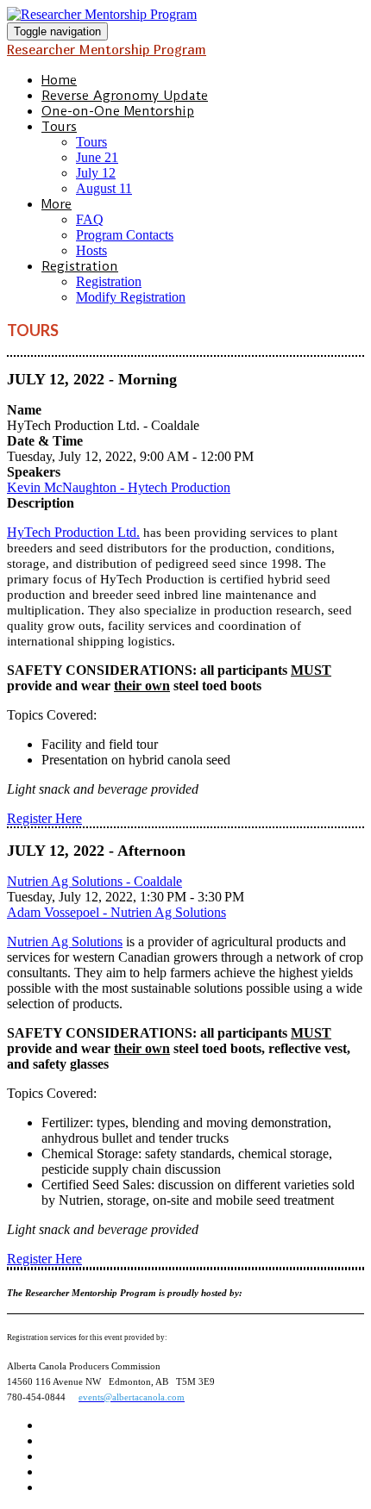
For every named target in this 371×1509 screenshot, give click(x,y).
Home (59, 80)
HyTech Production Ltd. (73, 532)
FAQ (90, 219)
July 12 (96, 172)
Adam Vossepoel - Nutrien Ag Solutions (116, 912)
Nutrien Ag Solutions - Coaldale (94, 881)
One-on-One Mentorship (117, 111)
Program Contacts (124, 235)
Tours (59, 126)
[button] (44, 818)
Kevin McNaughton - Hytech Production (118, 487)
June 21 (97, 157)
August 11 (104, 188)
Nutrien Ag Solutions (65, 941)
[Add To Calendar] (185, 14)
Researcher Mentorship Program (106, 49)
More (56, 204)
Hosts (91, 250)
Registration (79, 266)
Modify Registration (131, 297)
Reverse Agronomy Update (124, 95)
